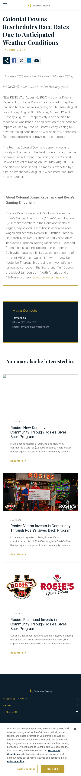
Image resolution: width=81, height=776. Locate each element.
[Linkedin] (29, 60)
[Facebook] (14, 60)
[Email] (36, 60)
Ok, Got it (52, 769)
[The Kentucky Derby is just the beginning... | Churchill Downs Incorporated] (39, 5)
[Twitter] (21, 60)
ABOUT (7, 705)
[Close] (75, 729)
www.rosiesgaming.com (50, 277)
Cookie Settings (26, 769)
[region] (40, 749)
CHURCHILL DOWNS (15, 699)
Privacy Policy (15, 761)
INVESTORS (10, 711)
